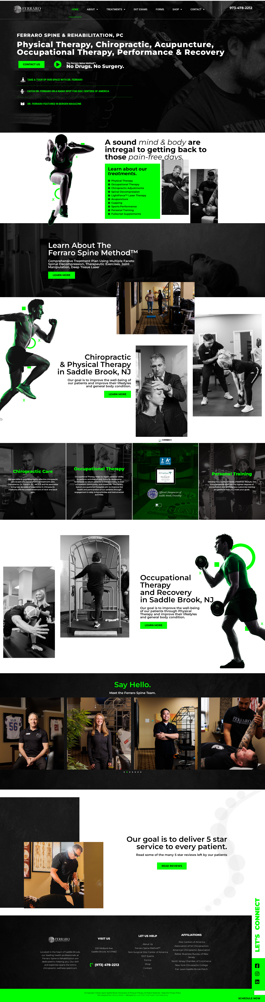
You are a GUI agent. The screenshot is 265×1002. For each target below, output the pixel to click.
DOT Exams (140, 9)
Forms (160, 9)
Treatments (114, 9)
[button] (124, 772)
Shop (176, 9)
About (91, 9)
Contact (196, 9)
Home (75, 9)
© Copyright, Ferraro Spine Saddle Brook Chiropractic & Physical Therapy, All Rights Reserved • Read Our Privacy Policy (132, 993)
